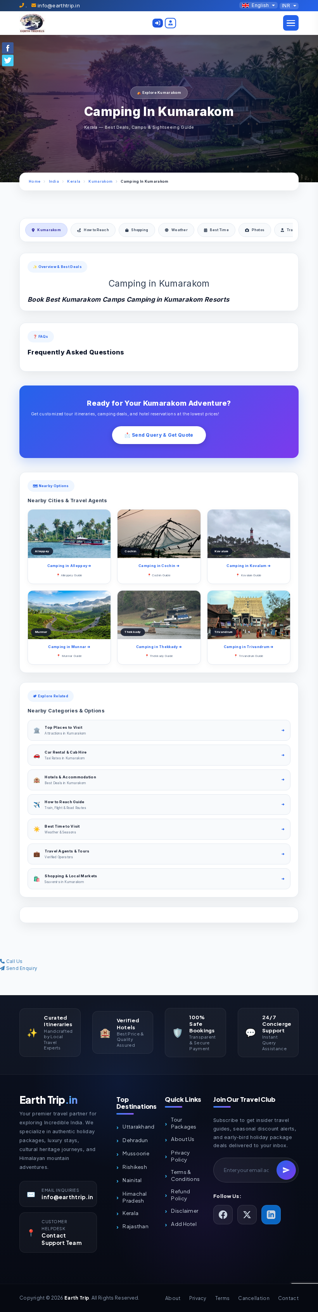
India (54, 181)
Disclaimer (184, 1210)
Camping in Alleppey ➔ (69, 566)
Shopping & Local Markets (71, 876)
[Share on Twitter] (8, 60)
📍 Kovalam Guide (249, 575)
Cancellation (254, 1298)
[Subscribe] (286, 1170)
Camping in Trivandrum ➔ (249, 647)
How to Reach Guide (64, 802)
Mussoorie (136, 1153)
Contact (288, 1298)
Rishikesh (135, 1166)
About (173, 1298)
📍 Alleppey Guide (69, 575)
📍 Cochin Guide (159, 575)
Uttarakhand (138, 1126)
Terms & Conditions (185, 1175)
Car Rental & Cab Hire (65, 752)
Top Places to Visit (63, 727)
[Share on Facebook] (8, 47)
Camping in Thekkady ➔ (159, 647)
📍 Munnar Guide (69, 656)
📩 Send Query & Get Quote (158, 435)
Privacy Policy (180, 1156)
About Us (182, 1139)
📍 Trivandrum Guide (248, 656)
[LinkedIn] (271, 1214)
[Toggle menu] (291, 23)
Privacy (198, 1298)
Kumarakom (100, 181)
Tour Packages (183, 1123)
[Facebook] (223, 1214)
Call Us (13, 961)
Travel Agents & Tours (67, 851)
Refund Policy (180, 1194)
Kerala (73, 181)
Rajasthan (136, 1226)
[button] (157, 23)
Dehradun (135, 1140)
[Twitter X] (247, 1214)
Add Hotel (184, 1223)
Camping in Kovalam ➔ (248, 566)
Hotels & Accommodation (70, 777)
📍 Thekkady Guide (159, 656)
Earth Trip (48, 1099)
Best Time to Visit (62, 826)
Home (34, 181)
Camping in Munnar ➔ (69, 647)
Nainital (132, 1180)
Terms (222, 1298)
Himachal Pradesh (135, 1197)
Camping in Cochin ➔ (159, 566)
